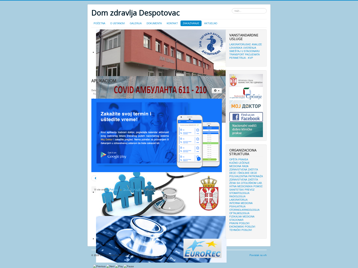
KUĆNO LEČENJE (239, 162)
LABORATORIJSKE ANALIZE (245, 44)
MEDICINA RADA (239, 166)
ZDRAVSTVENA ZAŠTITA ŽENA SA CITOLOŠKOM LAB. (246, 181)
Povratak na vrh (258, 255)
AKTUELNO (210, 23)
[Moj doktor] (246, 105)
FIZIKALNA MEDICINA (242, 216)
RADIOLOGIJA (237, 196)
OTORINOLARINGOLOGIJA (244, 209)
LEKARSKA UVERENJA (242, 47)
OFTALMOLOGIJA (239, 213)
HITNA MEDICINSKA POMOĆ (246, 186)
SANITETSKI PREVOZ (242, 189)
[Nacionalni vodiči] (246, 129)
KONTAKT (172, 23)
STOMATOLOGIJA (239, 193)
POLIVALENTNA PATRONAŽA (246, 176)
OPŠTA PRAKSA (238, 159)
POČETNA (99, 23)
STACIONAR (236, 220)
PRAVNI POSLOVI (239, 223)
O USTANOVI (117, 23)
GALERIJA (136, 23)
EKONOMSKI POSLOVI (242, 226)
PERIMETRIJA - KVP (241, 57)
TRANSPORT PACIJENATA (244, 54)
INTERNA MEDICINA (241, 203)
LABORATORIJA (238, 199)
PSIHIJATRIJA (237, 206)
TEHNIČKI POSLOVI (240, 230)
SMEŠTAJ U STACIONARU (244, 51)
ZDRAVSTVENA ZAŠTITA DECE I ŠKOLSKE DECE (243, 171)
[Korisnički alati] (217, 90)
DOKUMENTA (154, 23)
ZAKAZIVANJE (191, 23)
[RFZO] (246, 93)
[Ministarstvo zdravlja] (246, 80)
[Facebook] (246, 116)
